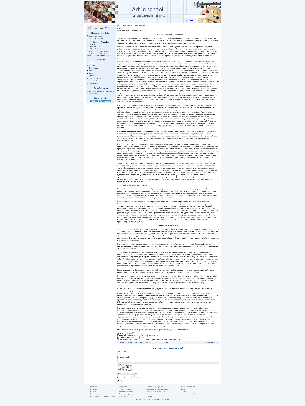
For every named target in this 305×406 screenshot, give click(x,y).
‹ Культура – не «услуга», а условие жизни (134, 342)
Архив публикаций (188, 394)
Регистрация (105, 101)
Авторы (149, 396)
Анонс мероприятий (188, 387)
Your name (121, 352)
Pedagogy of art (95, 78)
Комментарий (123, 357)
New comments (94, 83)
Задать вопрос (124, 396)
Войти (94, 101)
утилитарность (156, 339)
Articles (91, 76)
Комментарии (95, 394)
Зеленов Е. (129, 333)
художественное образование (136, 339)
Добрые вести (94, 68)
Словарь (184, 391)
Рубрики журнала (153, 394)
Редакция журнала (126, 389)
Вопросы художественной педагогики (141, 335)
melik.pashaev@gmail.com (103, 53)
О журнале (123, 387)
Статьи (93, 391)
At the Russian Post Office (97, 38)
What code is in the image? (129, 373)
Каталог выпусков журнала (157, 389)
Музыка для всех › (211, 342)
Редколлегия (94, 65)
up (167, 342)
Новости (93, 389)
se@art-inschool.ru (104, 55)
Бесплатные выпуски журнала (158, 391)
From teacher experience (98, 81)
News (91, 73)
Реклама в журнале (126, 394)
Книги (183, 389)
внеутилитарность (172, 339)
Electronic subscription (95, 36)
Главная (93, 387)
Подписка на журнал (155, 387)
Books (91, 71)
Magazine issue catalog (97, 63)
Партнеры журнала (126, 391)
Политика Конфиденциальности (102, 396)
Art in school (147, 10)
